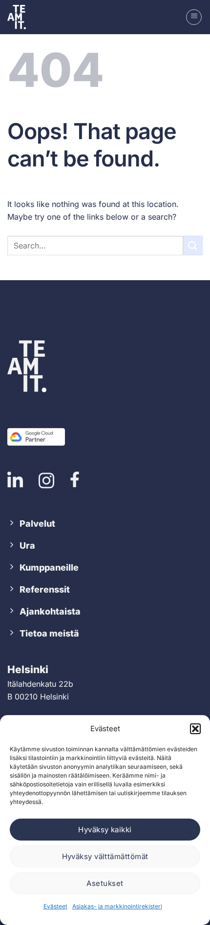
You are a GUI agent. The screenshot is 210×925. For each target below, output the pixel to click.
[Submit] (193, 245)
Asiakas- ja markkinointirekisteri (117, 906)
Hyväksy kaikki (104, 829)
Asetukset (104, 883)
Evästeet (55, 906)
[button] (195, 729)
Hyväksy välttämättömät (105, 856)
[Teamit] (22, 17)
